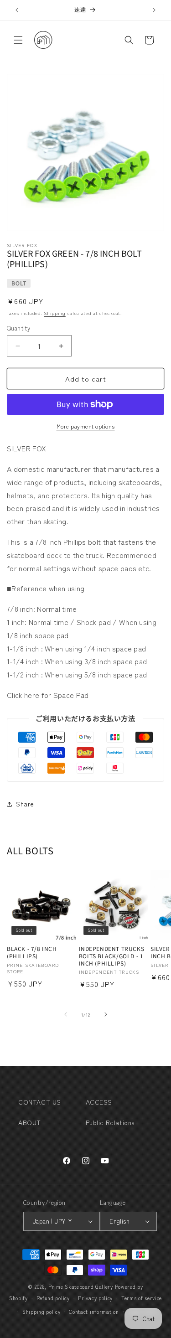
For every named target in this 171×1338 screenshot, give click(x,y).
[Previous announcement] (17, 10)
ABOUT (29, 1122)
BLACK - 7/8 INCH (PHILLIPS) (32, 952)
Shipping (55, 313)
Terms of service (141, 1298)
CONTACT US (39, 1101)
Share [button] (25, 803)
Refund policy (53, 1298)
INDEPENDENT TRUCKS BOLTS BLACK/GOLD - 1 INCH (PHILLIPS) (112, 955)
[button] (18, 40)
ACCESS (99, 1101)
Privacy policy (95, 1298)
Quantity (18, 328)
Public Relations (110, 1122)
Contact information (94, 1311)
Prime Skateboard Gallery (80, 1286)
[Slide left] (66, 1014)
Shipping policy (41, 1311)
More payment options (86, 426)
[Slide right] (106, 1014)
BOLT (18, 283)
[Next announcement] (154, 10)
